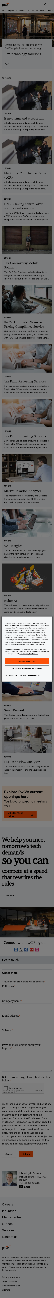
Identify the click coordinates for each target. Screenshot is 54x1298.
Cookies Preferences (30, 675)
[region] (27, 649)
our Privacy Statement (29, 654)
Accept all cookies (27, 661)
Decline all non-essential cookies (27, 668)
